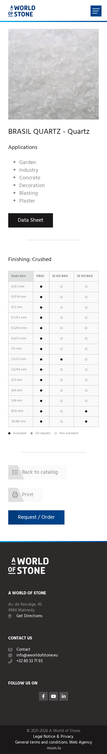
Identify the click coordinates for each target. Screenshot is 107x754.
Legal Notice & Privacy (53, 737)
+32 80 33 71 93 (29, 661)
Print (27, 494)
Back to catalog (40, 472)
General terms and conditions (41, 742)
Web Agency (80, 742)
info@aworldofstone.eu (37, 655)
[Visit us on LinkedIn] (63, 696)
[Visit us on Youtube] (53, 696)
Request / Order (36, 517)
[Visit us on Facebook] (43, 696)
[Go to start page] (21, 10)
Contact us (20, 638)
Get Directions (29, 616)
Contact (23, 650)
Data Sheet (30, 220)
